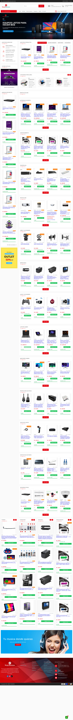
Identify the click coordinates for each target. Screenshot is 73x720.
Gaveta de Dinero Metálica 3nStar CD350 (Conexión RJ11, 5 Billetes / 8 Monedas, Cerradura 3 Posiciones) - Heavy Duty (65, 437)
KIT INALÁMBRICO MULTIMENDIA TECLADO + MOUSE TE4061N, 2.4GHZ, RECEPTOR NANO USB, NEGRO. (51, 180)
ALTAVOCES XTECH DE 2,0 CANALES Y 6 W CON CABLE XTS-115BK (65, 309)
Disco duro (31, 81)
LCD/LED (65, 80)
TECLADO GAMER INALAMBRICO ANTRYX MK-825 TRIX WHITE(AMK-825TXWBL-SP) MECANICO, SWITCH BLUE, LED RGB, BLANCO (64, 180)
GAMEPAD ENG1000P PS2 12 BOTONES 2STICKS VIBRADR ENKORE (26, 309)
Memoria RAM (31, 82)
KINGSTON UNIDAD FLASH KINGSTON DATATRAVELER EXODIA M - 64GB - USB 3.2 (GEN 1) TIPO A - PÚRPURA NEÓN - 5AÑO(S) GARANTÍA (51, 147)
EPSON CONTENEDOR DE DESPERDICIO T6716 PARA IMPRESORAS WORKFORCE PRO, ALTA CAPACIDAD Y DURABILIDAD (38, 277)
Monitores (34, 668)
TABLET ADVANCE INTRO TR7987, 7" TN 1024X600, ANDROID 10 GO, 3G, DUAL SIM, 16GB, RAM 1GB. (8, 590)
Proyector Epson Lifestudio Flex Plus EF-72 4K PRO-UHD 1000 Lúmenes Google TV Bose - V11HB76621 (39, 212)
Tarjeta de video (32, 84)
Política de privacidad (48, 668)
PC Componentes (35, 665)
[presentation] (4, 26)
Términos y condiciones (48, 670)
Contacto (23, 11)
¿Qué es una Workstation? (9, 87)
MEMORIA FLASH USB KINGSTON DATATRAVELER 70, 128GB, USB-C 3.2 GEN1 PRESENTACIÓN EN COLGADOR (25, 147)
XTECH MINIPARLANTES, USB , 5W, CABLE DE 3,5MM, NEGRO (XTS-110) (39, 309)
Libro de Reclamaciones (62, 677)
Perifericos (34, 670)
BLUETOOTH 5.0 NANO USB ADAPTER (25, 468)
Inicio (20, 11)
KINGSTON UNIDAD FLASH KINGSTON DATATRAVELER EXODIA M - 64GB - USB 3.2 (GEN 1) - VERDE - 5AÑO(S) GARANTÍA (38, 147)
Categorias (36, 11)
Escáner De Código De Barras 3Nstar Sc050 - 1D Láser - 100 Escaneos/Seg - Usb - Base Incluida (39, 437)
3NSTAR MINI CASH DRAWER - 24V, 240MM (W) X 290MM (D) (52, 436)
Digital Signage (67, 84)
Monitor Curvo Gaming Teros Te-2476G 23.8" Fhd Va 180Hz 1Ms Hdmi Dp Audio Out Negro (51, 373)
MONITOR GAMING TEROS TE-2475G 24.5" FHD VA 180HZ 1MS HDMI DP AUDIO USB (65, 373)
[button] (9, 11)
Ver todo (46, 69)
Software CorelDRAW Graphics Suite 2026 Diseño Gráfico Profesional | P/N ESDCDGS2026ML (9, 233)
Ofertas (40, 11)
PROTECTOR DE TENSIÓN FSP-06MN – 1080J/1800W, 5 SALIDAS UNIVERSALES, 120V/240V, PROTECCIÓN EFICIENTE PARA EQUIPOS (38, 405)
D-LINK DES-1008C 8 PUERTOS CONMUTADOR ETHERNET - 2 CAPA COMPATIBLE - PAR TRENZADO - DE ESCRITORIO (52, 469)
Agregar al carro (10, 114)
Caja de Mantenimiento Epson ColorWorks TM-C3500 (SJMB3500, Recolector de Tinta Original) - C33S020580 (64, 277)
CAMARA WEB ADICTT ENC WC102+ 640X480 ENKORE (38, 244)
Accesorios (66, 85)
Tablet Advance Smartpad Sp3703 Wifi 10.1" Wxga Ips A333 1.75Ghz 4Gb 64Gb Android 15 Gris (8, 617)
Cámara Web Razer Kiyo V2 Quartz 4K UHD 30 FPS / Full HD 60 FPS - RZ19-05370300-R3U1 (52, 502)
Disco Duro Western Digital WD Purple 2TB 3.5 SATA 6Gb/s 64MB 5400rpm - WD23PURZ (9, 133)
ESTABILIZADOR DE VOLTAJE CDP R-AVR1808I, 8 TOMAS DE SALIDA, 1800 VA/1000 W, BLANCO (65, 405)
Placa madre (31, 85)
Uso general (49, 84)
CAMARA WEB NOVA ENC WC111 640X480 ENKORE (25, 244)
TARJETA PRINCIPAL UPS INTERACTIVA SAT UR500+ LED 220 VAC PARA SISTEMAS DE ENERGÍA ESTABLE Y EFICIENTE (52, 405)
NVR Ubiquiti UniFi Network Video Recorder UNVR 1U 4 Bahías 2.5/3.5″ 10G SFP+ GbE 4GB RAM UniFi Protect (39, 502)
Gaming (65, 81)
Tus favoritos (23, 663)
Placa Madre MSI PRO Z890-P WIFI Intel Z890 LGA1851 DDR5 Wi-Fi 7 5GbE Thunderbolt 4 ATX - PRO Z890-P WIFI (27, 589)
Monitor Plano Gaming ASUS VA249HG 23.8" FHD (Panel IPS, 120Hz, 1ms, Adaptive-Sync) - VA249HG (39, 373)
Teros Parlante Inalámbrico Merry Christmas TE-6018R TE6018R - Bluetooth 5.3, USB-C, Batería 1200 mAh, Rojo (51, 309)
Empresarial (49, 80)
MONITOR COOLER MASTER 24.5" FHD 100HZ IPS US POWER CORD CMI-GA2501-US (25, 373)
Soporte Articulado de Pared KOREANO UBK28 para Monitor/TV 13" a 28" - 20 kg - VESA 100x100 (65, 244)
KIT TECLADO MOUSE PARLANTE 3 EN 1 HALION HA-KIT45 (38, 179)
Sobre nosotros (46, 663)
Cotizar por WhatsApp (51, 219)
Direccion (45, 665)
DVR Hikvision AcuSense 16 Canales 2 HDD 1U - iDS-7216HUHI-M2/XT (9, 109)
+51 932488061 (61, 671)
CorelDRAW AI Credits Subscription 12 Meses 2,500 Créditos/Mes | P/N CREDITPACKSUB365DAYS (8, 158)
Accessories (34, 663)
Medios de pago (23, 665)
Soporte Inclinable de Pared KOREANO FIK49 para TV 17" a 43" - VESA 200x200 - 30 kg (52, 244)
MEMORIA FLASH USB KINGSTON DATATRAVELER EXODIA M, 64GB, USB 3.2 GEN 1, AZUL (64, 147)
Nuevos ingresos (29, 11)
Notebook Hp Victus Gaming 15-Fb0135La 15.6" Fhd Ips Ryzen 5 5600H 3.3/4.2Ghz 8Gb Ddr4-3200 (25, 341)
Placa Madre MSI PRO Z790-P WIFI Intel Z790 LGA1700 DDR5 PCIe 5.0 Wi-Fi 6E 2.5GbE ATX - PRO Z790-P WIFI (27, 563)
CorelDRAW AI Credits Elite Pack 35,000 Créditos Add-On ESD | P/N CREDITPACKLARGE (9, 183)
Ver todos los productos (11, 244)
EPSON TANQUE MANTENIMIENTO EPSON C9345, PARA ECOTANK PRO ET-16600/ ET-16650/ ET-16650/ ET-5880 (52, 277)
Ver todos (48, 85)
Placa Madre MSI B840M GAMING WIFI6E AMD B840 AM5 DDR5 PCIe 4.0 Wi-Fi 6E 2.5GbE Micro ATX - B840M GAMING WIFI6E (27, 537)
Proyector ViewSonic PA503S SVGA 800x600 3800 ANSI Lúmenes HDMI (25, 213)
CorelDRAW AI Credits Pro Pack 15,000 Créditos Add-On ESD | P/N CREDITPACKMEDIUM (9, 208)
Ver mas (43, 11)
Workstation (49, 81)
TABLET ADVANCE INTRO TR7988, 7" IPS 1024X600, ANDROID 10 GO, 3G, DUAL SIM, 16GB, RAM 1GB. (8, 563)
